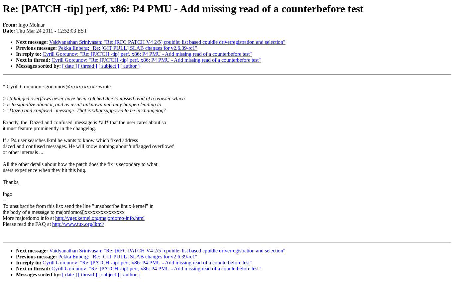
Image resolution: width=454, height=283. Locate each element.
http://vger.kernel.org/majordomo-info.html (100, 218)
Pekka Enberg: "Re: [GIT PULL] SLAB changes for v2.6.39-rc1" (127, 48)
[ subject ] (108, 66)
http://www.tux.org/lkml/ (78, 224)
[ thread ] (87, 66)
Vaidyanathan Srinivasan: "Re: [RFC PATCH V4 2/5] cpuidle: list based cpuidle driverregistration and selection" (167, 42)
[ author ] (130, 66)
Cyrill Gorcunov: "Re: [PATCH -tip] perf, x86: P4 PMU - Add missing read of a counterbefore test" (147, 54)
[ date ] (69, 66)
